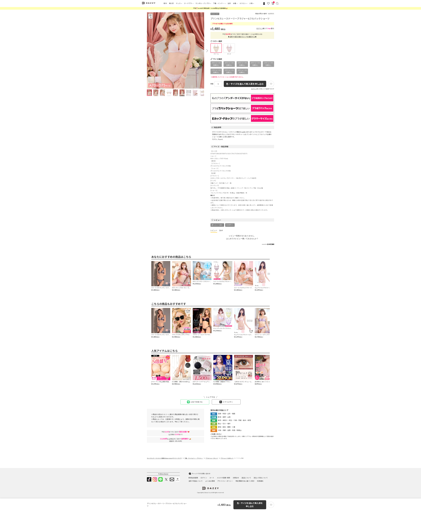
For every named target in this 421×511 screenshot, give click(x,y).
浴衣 (229, 3)
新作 (165, 3)
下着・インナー (218, 3)
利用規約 (260, 481)
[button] (207, 51)
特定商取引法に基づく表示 (245, 481)
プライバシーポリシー (225, 481)
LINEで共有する (197, 402)
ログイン (259, 28)
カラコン (243, 3)
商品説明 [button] (217, 127)
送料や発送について (196, 481)
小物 (250, 3)
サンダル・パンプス (202, 3)
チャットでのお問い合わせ (201, 473)
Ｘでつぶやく (228, 402)
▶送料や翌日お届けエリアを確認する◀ (242, 37)
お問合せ (236, 478)
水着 (234, 3)
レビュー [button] (217, 220)
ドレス (178, 3)
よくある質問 (210, 481)
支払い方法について (261, 478)
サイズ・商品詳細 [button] (221, 146)
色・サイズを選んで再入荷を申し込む (250, 504)
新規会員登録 (193, 478)
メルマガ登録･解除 (223, 478)
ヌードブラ (188, 3)
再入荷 (171, 3)
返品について (246, 478)
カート (212, 478)
